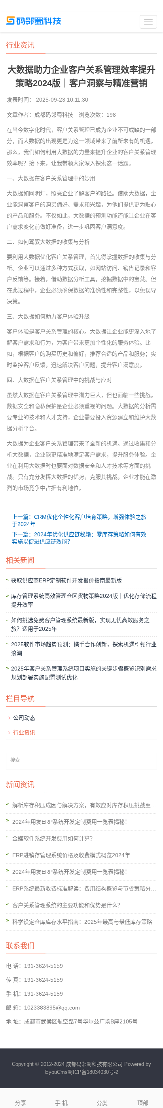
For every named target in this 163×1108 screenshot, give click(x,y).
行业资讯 (24, 732)
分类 (102, 1103)
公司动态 (24, 718)
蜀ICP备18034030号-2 (93, 1072)
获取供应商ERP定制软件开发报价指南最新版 (66, 580)
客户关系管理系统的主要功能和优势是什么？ (67, 905)
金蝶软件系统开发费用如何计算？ (53, 838)
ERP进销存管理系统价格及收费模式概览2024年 (71, 855)
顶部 (142, 1103)
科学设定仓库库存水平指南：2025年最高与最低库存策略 (82, 922)
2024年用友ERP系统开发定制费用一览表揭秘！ (71, 822)
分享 (20, 1103)
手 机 (61, 1103)
